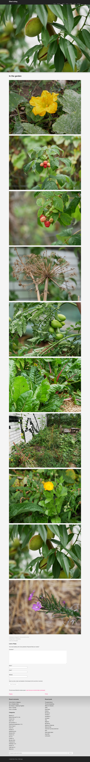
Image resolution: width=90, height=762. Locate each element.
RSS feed (20, 759)
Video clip (11, 747)
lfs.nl (10, 736)
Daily (10, 720)
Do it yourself (12, 722)
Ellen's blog (13, 1)
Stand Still (47, 734)
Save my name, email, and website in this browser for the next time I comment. (26, 681)
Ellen (28, 637)
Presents (11, 742)
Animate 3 (47, 714)
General (10, 733)
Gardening (18, 639)
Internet (10, 735)
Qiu (10, 704)
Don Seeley (11, 705)
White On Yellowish (49, 705)
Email (10, 670)
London (10, 738)
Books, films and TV (13, 717)
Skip (46, 720)
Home (55, 3)
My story (11, 740)
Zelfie (46, 707)
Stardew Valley (15, 704)
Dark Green (47, 709)
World (10, 749)
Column (10, 719)
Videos (67, 3)
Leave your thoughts (13, 640)
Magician (19, 702)
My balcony (47, 713)
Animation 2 (47, 716)
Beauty (10, 715)
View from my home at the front (51, 728)
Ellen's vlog (11, 726)
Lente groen (47, 736)
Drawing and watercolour (14, 724)
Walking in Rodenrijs (49, 725)
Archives (78, 3)
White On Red (48, 727)
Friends (10, 729)
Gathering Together (20, 705)
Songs (71, 3)
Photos (63, 3)
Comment (11, 649)
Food (10, 728)
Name (10, 665)
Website (11, 674)
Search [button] (70, 753)
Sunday (14, 707)
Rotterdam (11, 743)
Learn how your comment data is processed (35, 690)
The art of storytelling (49, 704)
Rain (46, 730)
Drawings (58, 3)
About (75, 3)
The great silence (49, 702)
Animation (47, 718)
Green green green (49, 732)
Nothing (46, 711)
